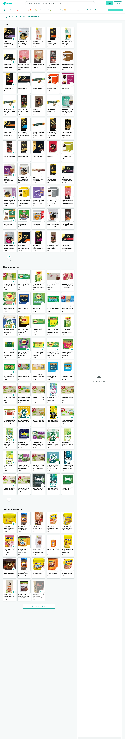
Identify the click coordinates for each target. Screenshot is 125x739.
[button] (9, 37)
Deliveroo (8, 3)
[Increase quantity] (13, 39)
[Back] (5, 10)
